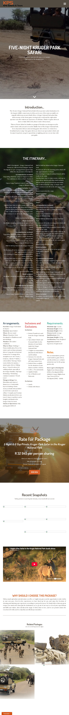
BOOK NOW (34, 472)
